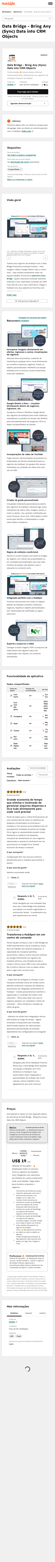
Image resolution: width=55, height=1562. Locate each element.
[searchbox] (27, 18)
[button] (45, 84)
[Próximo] (46, 258)
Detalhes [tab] (14, 1313)
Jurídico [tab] (42, 1313)
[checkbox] (27, 1133)
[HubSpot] (8, 3)
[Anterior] (9, 258)
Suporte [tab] (28, 1313)
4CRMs (10, 84)
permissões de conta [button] (20, 162)
